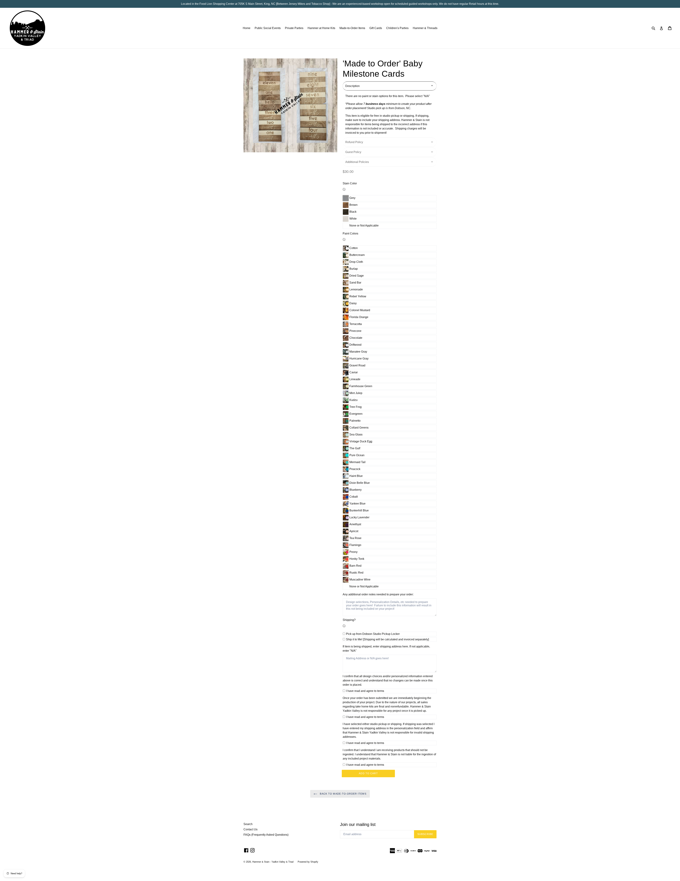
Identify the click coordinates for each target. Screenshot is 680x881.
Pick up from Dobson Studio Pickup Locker (373, 633)
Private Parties (294, 28)
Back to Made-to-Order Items (342, 793)
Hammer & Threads (425, 28)
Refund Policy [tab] (354, 142)
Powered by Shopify (308, 861)
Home (246, 28)
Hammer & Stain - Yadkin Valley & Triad (272, 861)
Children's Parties (397, 28)
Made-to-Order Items (352, 28)
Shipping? (349, 619)
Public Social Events (268, 28)
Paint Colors (350, 233)
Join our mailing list (358, 824)
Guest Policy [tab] (353, 152)
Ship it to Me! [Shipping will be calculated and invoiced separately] (387, 639)
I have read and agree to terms (365, 690)
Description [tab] (352, 85)
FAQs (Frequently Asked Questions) (265, 834)
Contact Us (250, 829)
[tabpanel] (390, 114)
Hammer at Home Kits (321, 28)
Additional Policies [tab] (357, 161)
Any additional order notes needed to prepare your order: (378, 594)
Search (248, 824)
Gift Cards (375, 28)
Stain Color (350, 183)
